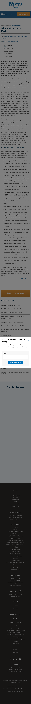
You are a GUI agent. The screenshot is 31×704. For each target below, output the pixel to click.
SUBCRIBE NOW (15, 362)
